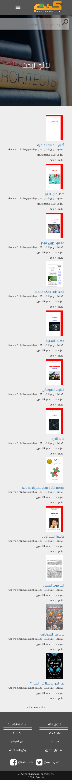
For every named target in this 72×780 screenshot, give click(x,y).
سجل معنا (53, 741)
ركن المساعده (17, 750)
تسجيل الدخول (53, 750)
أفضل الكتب (54, 724)
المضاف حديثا (53, 733)
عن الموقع (17, 741)
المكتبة (17, 733)
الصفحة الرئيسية (17, 724)
